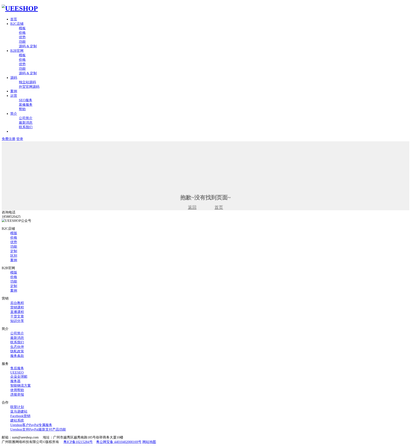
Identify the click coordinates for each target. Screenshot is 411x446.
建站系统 (17, 420)
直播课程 (17, 312)
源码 (13, 77)
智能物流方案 (20, 385)
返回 (192, 207)
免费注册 (8, 139)
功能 (22, 41)
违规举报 (17, 394)
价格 (22, 32)
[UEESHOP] (20, 8)
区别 (13, 255)
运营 (13, 95)
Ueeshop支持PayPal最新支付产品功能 (38, 429)
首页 (13, 19)
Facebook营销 (20, 416)
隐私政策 (17, 351)
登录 (19, 139)
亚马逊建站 (18, 411)
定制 (13, 251)
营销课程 (17, 307)
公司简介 (26, 118)
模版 (13, 233)
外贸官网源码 (29, 86)
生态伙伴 (17, 347)
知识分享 (17, 321)
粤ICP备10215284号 (78, 442)
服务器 (15, 381)
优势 (22, 37)
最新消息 (26, 122)
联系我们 (26, 127)
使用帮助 (17, 390)
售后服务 (17, 368)
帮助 (22, 109)
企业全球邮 (18, 376)
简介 (13, 113)
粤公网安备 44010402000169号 (118, 442)
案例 (13, 91)
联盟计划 (17, 407)
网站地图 (149, 442)
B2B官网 (17, 50)
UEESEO (17, 372)
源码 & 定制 (28, 46)
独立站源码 (27, 82)
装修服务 (26, 104)
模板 (22, 28)
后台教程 (17, 303)
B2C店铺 (17, 23)
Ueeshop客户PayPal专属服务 (31, 425)
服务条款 (17, 356)
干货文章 (17, 316)
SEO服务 (25, 100)
